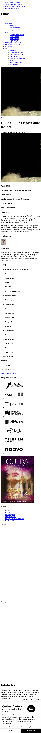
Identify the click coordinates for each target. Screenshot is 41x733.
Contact (8, 511)
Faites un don (10, 521)
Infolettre (8, 513)
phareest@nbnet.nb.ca (8, 373)
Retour (3, 117)
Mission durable (10, 517)
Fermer (3, 524)
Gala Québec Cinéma (12, 3)
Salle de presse (10, 515)
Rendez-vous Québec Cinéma (15, 7)
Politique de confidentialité (14, 519)
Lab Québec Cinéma (12, 8)
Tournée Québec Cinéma (14, 5)
